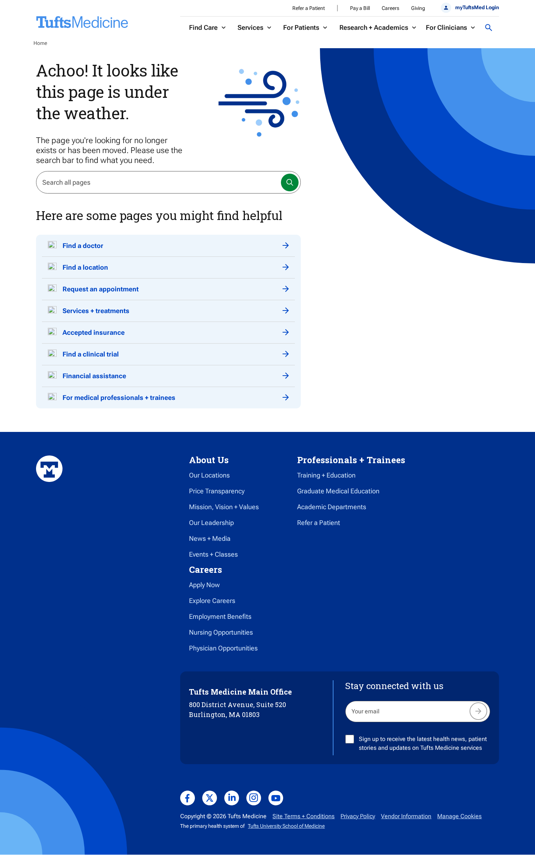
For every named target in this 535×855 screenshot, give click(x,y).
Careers (390, 8)
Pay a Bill (360, 8)
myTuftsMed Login (477, 7)
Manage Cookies (459, 816)
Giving (418, 8)
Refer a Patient (308, 8)
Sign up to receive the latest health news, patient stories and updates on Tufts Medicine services (423, 743)
